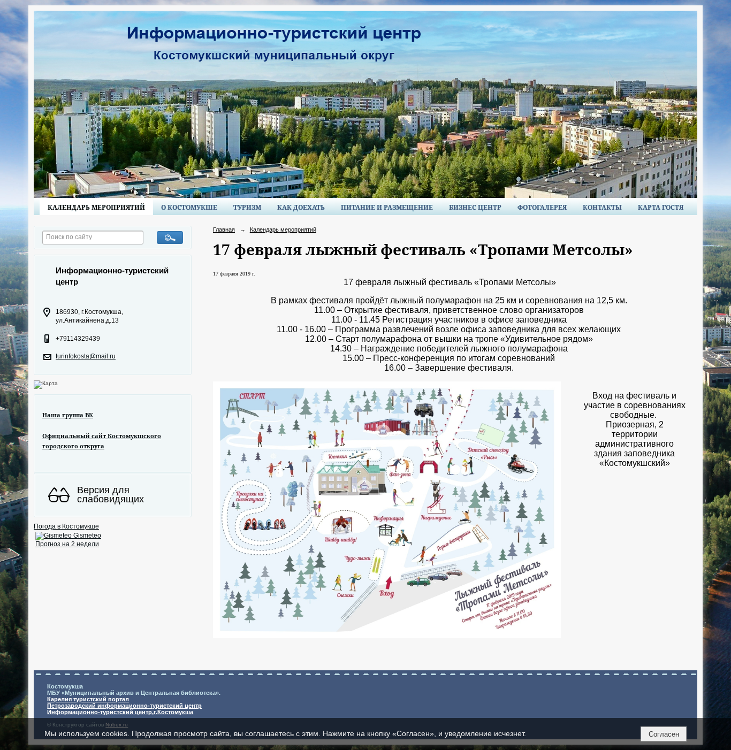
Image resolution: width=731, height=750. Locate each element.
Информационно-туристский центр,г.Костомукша (120, 712)
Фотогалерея (542, 207)
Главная (224, 229)
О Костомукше (189, 207)
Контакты (602, 207)
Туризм (247, 207)
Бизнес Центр (475, 207)
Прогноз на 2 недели (67, 544)
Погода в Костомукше (66, 526)
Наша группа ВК (67, 415)
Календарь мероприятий (96, 207)
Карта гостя (660, 207)
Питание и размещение (387, 207)
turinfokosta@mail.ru (86, 356)
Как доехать (301, 207)
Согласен (664, 734)
